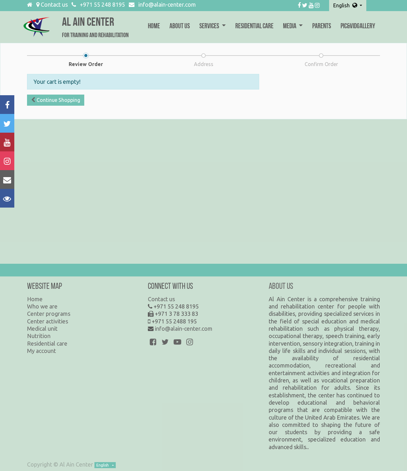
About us (281, 286)
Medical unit (42, 328)
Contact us (53, 4)
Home (35, 299)
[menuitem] (154, 27)
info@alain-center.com (167, 4)
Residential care (47, 343)
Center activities (47, 321)
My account (41, 351)
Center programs (48, 313)
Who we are (42, 306)
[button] (55, 100)
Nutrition (39, 336)
